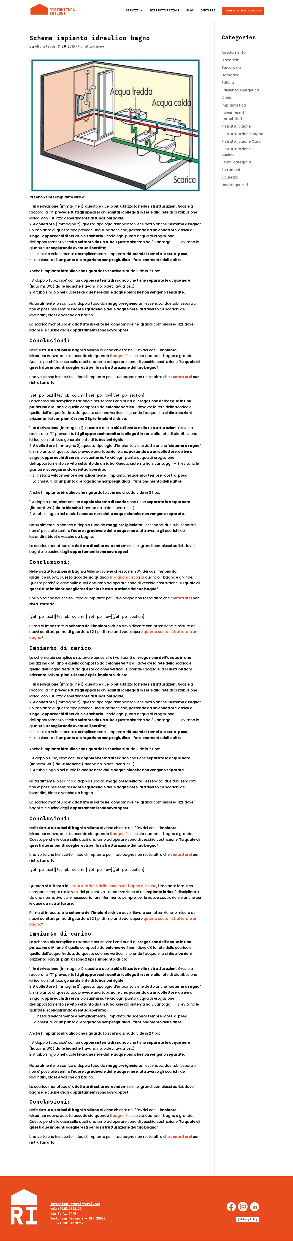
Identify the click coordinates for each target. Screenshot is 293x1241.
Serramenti (231, 169)
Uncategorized (235, 184)
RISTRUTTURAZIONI (164, 10)
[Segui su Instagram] (243, 1206)
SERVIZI (132, 10)
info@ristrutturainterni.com (242, 10)
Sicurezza (230, 177)
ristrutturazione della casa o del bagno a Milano (112, 885)
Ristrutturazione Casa (241, 141)
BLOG (190, 10)
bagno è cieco (125, 355)
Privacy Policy (248, 1219)
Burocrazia (231, 67)
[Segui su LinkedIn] (254, 1206)
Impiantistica (234, 105)
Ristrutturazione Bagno (242, 133)
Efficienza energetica (240, 90)
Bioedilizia (230, 60)
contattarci (181, 376)
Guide (227, 97)
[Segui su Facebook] (231, 1206)
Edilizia (228, 82)
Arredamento (234, 52)
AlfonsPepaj (45, 46)
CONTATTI (208, 10)
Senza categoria (236, 162)
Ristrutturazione (91, 46)
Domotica (230, 75)
